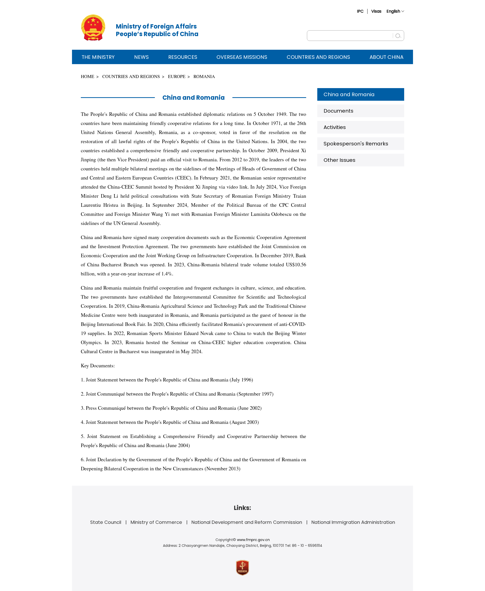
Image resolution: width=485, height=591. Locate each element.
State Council (105, 522)
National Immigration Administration (353, 522)
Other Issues (339, 160)
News (141, 57)
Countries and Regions (318, 57)
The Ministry (98, 57)
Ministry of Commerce (156, 522)
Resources (182, 57)
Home (87, 76)
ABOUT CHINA (386, 57)
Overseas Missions (241, 57)
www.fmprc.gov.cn (253, 539)
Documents (338, 110)
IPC (360, 11)
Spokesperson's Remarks (356, 143)
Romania (204, 76)
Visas (376, 11)
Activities (335, 127)
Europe (176, 76)
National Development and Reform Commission (246, 522)
